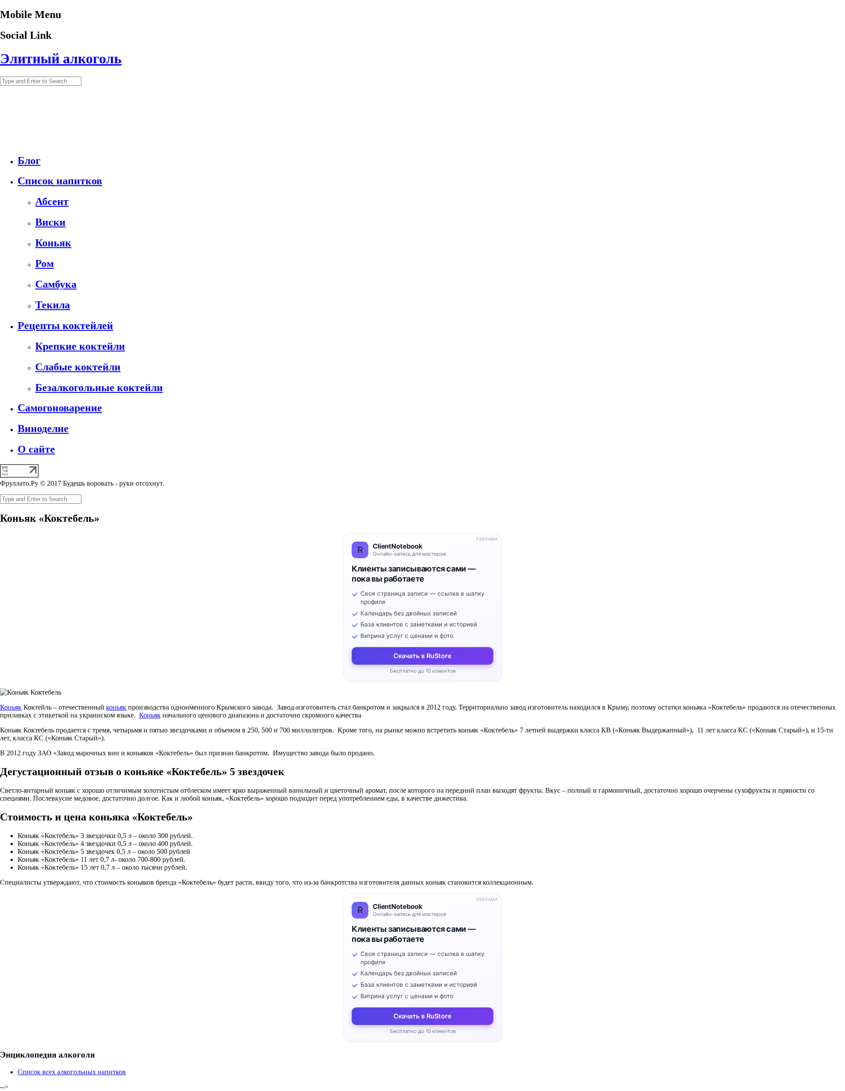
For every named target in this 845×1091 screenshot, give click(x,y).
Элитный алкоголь (60, 58)
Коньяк (11, 707)
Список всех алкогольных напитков (72, 1072)
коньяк (116, 707)
